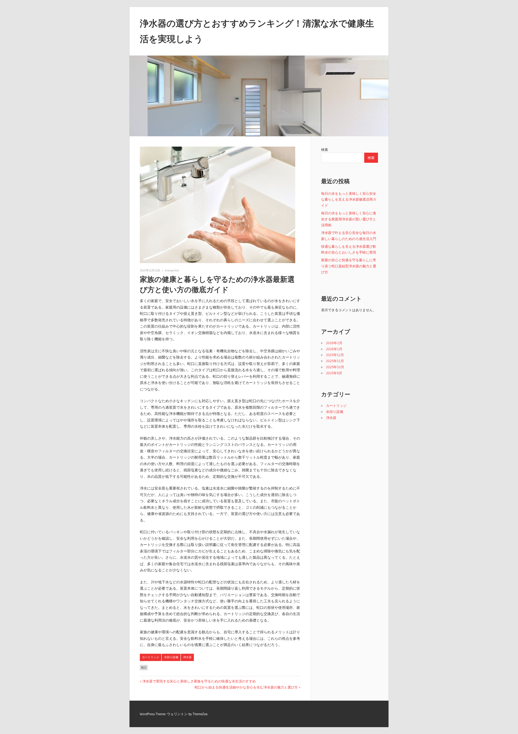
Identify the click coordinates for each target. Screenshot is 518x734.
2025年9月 (334, 373)
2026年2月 (334, 343)
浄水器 (187, 657)
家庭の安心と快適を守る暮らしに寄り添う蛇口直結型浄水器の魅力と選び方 (348, 266)
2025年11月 (335, 361)
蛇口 (143, 667)
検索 (324, 149)
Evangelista (172, 270)
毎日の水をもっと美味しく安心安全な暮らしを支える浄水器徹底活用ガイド (348, 199)
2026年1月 (334, 349)
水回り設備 (171, 657)
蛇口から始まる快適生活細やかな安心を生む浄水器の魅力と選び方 (246, 687)
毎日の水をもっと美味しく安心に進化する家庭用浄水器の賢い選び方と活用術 (348, 219)
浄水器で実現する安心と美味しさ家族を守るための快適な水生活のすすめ (199, 681)
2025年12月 (335, 355)
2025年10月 (335, 367)
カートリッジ (150, 657)
